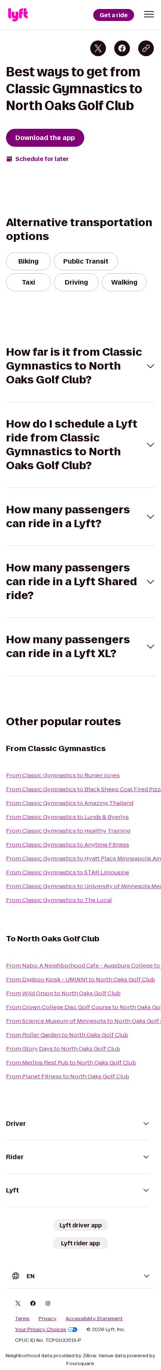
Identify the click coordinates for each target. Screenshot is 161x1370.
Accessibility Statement (94, 1318)
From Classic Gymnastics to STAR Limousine (67, 872)
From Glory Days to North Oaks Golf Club (63, 1048)
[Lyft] (18, 15)
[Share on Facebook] (122, 48)
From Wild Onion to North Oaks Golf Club (63, 993)
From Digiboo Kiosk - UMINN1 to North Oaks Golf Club (80, 979)
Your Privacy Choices (40, 1329)
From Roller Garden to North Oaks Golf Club (67, 1035)
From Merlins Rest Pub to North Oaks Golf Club (71, 1062)
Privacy (48, 1318)
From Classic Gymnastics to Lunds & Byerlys (67, 817)
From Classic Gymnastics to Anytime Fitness (67, 844)
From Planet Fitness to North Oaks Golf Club (67, 1076)
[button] (149, 14)
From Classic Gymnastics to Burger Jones (63, 775)
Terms (22, 1318)
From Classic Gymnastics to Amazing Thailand (69, 803)
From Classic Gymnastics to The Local (59, 900)
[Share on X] (98, 48)
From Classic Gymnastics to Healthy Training (68, 831)
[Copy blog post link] (146, 48)
